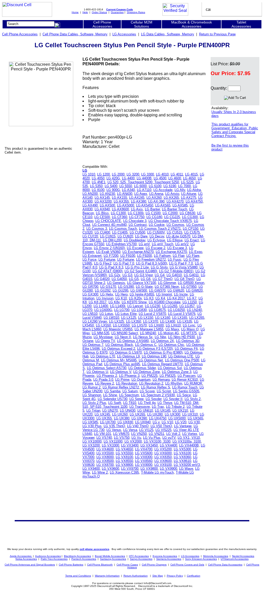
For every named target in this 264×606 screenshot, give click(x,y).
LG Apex (140, 194)
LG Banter (152, 209)
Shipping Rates (136, 12)
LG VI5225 (163, 430)
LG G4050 (119, 279)
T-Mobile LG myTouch (157, 472)
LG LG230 (152, 306)
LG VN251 (156, 434)
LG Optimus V (120, 372)
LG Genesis (116, 283)
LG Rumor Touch (184, 387)
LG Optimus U (97, 372)
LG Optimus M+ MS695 (119, 360)
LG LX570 (139, 325)
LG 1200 (103, 174)
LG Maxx (172, 329)
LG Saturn (130, 391)
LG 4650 (189, 178)
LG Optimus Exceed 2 (118, 348)
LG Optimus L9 (128, 356)
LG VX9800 (149, 469)
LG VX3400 (129, 445)
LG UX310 (190, 414)
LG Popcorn (186, 376)
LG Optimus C (145, 345)
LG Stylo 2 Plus (94, 403)
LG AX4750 (194, 201)
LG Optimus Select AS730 (106, 368)
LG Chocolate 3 (134, 221)
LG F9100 (127, 256)
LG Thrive (165, 403)
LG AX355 (121, 201)
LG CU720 (90, 236)
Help (85, 12)
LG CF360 (119, 217)
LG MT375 (189, 333)
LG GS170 (108, 287)
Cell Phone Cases (127, 564)
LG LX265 (196, 318)
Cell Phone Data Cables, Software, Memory (75, 34)
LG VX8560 (143, 461)
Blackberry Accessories (77, 556)
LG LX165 (179, 318)
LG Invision (104, 298)
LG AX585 (180, 205)
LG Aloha (194, 190)
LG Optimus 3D (187, 341)
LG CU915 (108, 236)
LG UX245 (102, 414)
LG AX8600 (120, 209)
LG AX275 (188, 198)
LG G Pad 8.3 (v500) (151, 263)
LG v (156, 422)
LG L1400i (117, 306)
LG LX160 (162, 318)
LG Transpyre (139, 407)
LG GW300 (138, 290)
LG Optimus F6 (186, 348)
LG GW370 (157, 290)
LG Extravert (92, 256)
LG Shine (110, 395)
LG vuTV (169, 438)
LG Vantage (183, 426)
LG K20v (135, 298)
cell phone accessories (94, 549)
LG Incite (181, 294)
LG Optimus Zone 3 (176, 372)
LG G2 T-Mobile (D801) (176, 271)
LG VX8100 (124, 457)
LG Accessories (124, 34)
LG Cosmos (175, 225)
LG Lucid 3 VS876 (181, 314)
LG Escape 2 (155, 248)
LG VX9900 (168, 469)
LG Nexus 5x (143, 337)
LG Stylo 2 (193, 399)
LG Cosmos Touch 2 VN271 (160, 228)
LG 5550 (125, 186)
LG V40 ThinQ (137, 426)
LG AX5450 (144, 205)
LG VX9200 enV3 (187, 465)
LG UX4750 (157, 418)
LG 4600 (174, 178)
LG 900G (113, 190)
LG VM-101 (102, 434)
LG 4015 (191, 174)
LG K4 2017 (176, 298)
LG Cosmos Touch (123, 228)
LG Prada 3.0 (103, 379)
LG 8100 (98, 190)
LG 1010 (88, 174)
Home (75, 12)
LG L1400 (101, 306)
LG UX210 (180, 410)
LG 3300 (147, 174)
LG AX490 (90, 205)
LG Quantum (141, 379)
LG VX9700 (129, 469)
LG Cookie (156, 225)
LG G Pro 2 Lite (137, 267)
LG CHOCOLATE (108, 221)
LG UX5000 (177, 418)
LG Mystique (103, 337)
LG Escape (135, 248)
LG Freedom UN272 (151, 259)
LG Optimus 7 (92, 345)
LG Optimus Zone (146, 372)
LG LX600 (156, 325)
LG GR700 (90, 287)
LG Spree (136, 399)
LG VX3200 (91, 445)
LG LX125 (128, 318)
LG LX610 (173, 325)
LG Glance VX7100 (141, 283)
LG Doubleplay (134, 240)
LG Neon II (123, 337)
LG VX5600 (143, 453)
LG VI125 (146, 430)
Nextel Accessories (243, 556)
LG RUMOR (193, 383)
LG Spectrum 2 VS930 (158, 395)
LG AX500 (107, 205)
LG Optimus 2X (162, 341)
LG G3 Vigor (143, 275)
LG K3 (148, 298)
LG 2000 (118, 174)
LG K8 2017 (97, 302)
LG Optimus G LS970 (126, 352)
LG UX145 (162, 410)
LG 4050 (98, 178)
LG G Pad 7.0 (123, 263)
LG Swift (114, 403)
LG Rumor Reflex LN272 (121, 387)
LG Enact (192, 240)
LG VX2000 (133, 441)
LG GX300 (90, 294)
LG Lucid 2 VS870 (152, 314)
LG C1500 (153, 213)
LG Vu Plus (151, 438)
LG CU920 (125, 236)
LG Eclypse (156, 240)
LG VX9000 (143, 465)
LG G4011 (191, 275)
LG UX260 (120, 414)
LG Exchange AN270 (138, 252)
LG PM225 (150, 376)
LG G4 (159, 275)
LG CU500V (156, 232)
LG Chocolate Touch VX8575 (170, 221)
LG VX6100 (182, 453)
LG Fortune (106, 259)
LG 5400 (111, 186)
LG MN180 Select (124, 333)
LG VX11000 (113, 441)
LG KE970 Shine (134, 302)
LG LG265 (169, 306)
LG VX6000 (163, 453)
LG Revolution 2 (151, 383)
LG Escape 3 (177, 248)
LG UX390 (139, 418)
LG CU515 (174, 232)
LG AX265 (171, 198)
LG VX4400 (168, 445)
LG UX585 (90, 422)
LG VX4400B (189, 445)
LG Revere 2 (104, 383)
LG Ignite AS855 (142, 294)
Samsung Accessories (113, 558)
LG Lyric (189, 325)
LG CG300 (190, 217)
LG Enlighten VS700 (121, 244)
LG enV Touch (162, 244)
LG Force (89, 259)
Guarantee (117, 12)
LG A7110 (144, 190)
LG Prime (122, 379)
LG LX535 (184, 321)
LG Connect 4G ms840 (109, 225)
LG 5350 (96, 186)
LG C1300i (136, 213)
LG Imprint (164, 294)
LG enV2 (181, 244)
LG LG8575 (157, 310)
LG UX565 (195, 418)
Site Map (157, 575)
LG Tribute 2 (175, 407)
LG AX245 (136, 198)
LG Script (164, 391)
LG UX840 (143, 422)
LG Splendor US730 (112, 399)
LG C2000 (170, 213)
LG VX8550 (124, 461)
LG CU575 (192, 232)
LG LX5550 (121, 325)
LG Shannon (91, 395)
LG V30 (194, 422)
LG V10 (167, 422)
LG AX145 (102, 198)
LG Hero (121, 294)
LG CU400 (102, 232)
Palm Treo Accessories (54, 558)
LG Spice (184, 395)
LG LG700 (121, 310)
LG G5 (134, 279)
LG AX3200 (103, 201)
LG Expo (195, 252)
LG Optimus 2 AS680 (133, 341)
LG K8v (114, 302)
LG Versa (130, 430)
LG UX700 (108, 422)
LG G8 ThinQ (184, 279)
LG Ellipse (175, 240)
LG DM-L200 (112, 240)
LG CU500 (137, 232)
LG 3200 (133, 174)
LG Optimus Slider (142, 368)
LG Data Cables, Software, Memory (167, 34)
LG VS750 (121, 438)
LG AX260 (154, 198)
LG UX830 (125, 422)
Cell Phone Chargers (154, 564)
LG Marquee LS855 (149, 329)
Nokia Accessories (26, 558)
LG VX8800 (124, 465)
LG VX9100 (163, 465)
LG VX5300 (182, 449)
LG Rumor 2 (91, 387)
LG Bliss (102, 213)
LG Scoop (147, 391)
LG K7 (191, 298)
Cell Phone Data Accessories (225, 564)
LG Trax (158, 407)
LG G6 (146, 279)
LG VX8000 (105, 457)
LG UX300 (172, 414)
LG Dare (141, 236)
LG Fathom (162, 256)
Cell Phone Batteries (71, 564)
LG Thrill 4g (146, 403)
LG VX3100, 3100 (157, 441)
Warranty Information (107, 575)
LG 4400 (128, 178)
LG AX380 (138, 201)
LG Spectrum (129, 395)
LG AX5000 (125, 205)
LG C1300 (118, 213)
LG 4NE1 (98, 182)
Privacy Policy (175, 575)
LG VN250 (139, 434)
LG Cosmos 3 (96, 228)
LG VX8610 (182, 461)
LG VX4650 (124, 449)
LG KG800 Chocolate (164, 302)
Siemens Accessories (168, 558)
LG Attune (188, 194)
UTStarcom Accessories (235, 558)
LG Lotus (106, 314)
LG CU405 (120, 232)
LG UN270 (110, 410)
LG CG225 (172, 217)
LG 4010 (162, 174)
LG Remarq (161, 379)
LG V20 (180, 422)
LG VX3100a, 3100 (186, 441)
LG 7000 (184, 186)
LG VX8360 (182, 457)
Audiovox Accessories (48, 556)
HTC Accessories (139, 556)
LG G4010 (174, 275)
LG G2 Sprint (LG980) (141, 271)
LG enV (144, 244)
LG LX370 (150, 321)
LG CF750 (136, 217)
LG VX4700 (143, 449)
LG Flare (192, 256)
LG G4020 (102, 279)
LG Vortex (189, 434)
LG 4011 (177, 174)
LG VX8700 (105, 465)
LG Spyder (153, 399)
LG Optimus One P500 (182, 360)
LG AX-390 (156, 201)
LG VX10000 (92, 441)
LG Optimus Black (119, 345)
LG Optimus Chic (171, 345)
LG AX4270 (175, 201)
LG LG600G (103, 310)
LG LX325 (116, 321)
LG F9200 (144, 256)
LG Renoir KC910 (185, 379)
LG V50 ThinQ (161, 426)
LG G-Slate (144, 287)
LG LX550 (103, 325)
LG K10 (121, 298)
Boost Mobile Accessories (110, 556)
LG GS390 (126, 287)
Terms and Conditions (78, 575)
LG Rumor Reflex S (155, 387)
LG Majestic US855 (118, 329)
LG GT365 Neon (167, 287)
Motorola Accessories (215, 556)
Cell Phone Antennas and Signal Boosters (30, 564)
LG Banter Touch (174, 209)
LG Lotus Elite (126, 314)
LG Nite (160, 337)
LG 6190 (169, 186)
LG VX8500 (105, 461)
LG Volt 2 (173, 434)
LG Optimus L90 (154, 356)
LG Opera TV (105, 341)
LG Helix (106, 294)
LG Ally (180, 190)
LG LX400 (167, 321)
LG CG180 (154, 217)
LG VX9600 (110, 469)
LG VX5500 (105, 453)
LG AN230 (107, 194)
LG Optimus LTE (180, 356)
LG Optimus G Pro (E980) (163, 352)
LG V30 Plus (92, 426)
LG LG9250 (176, 310)
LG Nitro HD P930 (181, 337)
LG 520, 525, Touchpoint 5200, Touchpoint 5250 (143, 182)
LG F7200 (111, 256)
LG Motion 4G (168, 333)
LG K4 (160, 298)
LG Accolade (162, 190)
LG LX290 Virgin (94, 321)
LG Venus (113, 430)
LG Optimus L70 (102, 356)
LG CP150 (190, 228)
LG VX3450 (149, 445)
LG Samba (112, 391)
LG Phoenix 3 (129, 376)
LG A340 (128, 190)
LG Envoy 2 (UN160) (109, 248)
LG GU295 (120, 290)
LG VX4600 (105, 449)
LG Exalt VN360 (108, 252)
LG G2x (114, 275)
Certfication (193, 575)
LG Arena (156, 194)
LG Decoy (157, 236)
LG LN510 (89, 314)
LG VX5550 (124, 453)
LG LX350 (133, 321)
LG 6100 (155, 186)
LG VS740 (104, 438)
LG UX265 (137, 414)
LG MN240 (148, 333)
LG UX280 (155, 414)
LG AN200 (90, 194)
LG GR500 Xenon (191, 283)
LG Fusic (175, 259)
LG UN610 (145, 410)
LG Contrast (138, 225)
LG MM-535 (100, 333)
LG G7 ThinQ (162, 279)
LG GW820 (194, 290)
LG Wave (186, 469)
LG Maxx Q (190, 329)
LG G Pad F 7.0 (181, 263)
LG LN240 (194, 310)
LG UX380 (121, 418)
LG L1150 (190, 302)
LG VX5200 (163, 449)
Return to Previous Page (217, 34)
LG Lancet (135, 306)
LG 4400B (144, 178)
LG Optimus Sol (170, 368)
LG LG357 (187, 306)
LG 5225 (187, 182)
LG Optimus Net (151, 360)
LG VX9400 (91, 469)
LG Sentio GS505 (186, 391)
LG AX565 (162, 205)
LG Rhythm (173, 383)
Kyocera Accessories (165, 556)
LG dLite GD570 (178, 236)
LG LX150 (145, 318)
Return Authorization (135, 575)
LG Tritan (93, 410)
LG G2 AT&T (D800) (107, 271)
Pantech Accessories (83, 558)
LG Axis (137, 209)
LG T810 (129, 403)
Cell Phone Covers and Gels (187, 564)
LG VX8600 (163, 461)
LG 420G (113, 178)
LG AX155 (119, 198)
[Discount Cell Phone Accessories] (27, 15)
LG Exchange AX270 (171, 252)
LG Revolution (126, 383)
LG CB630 (187, 213)
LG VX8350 (163, 457)
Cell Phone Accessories (20, 34)
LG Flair (178, 256)
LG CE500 (102, 217)
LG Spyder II (173, 399)
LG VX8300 (143, 457)
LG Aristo (172, 194)
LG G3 (127, 275)
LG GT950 (188, 287)
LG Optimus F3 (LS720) (155, 348)
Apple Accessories (21, 556)
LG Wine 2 (100, 472)
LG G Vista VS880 (183, 267)
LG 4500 (160, 178)
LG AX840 (102, 209)
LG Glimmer (167, 283)
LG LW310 (111, 318)
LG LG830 (139, 310)
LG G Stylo (159, 267)
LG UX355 (104, 418)
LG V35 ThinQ (114, 426)
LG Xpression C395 (124, 472)
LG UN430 (127, 410)
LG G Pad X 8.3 (111, 267)
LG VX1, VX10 (189, 438)
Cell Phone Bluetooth (100, 564)
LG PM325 (168, 376)
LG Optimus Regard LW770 (162, 364)
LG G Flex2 (102, 263)
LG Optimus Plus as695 (122, 364)
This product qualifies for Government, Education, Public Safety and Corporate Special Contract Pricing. (234, 130)
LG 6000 (140, 186)
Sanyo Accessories (141, 558)
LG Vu (136, 438)
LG (84, 170)
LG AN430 (124, 194)
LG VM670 (121, 434)
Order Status (99, 12)
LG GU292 (103, 290)
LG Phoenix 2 (107, 376)
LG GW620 (176, 290)
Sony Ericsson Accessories (201, 558)
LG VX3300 (110, 445)
